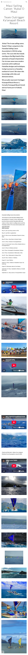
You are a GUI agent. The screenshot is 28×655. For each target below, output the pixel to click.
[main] (14, 14)
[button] (1, 2)
